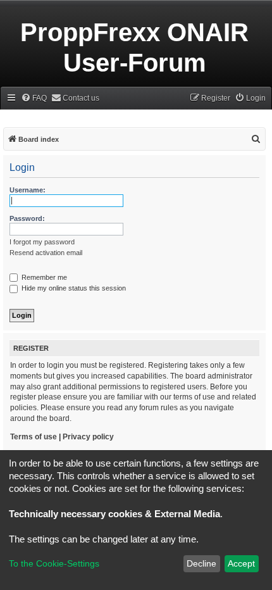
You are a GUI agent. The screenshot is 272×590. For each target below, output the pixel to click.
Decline (201, 563)
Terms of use (33, 436)
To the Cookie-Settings (54, 563)
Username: (27, 190)
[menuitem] (34, 98)
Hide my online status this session (73, 288)
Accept (241, 563)
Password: (27, 218)
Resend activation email (45, 252)
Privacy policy (88, 436)
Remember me (43, 277)
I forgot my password (42, 242)
